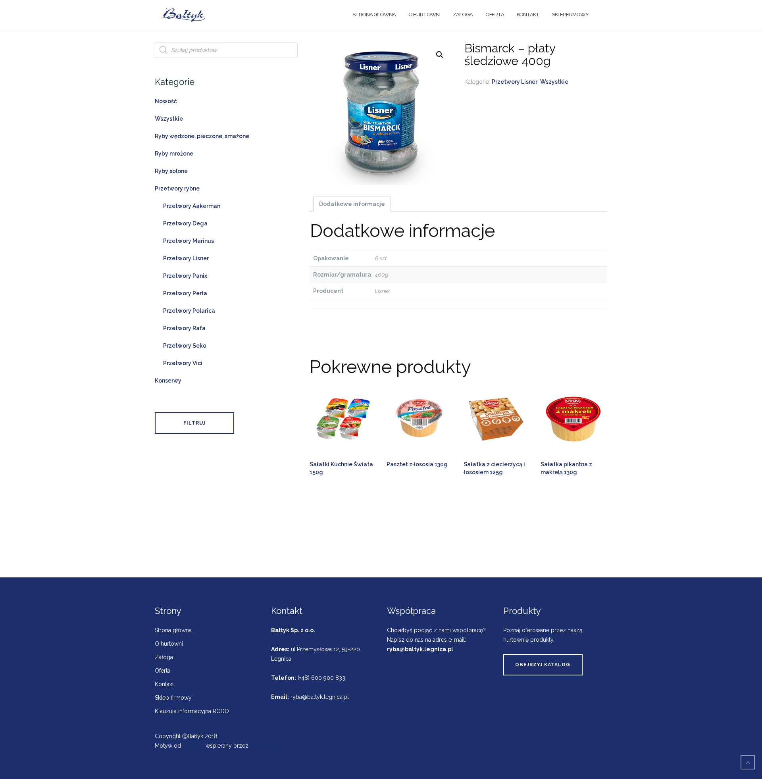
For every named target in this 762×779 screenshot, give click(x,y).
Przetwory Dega (185, 223)
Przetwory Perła (185, 293)
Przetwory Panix (185, 276)
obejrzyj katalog (542, 664)
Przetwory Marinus (188, 241)
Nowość (166, 101)
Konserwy (168, 380)
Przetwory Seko (184, 345)
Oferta (494, 14)
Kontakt (528, 14)
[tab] (352, 204)
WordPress (264, 745)
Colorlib (193, 745)
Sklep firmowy (570, 14)
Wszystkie (554, 82)
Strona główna (374, 14)
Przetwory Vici (182, 363)
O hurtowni (424, 14)
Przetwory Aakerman (191, 206)
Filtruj (194, 423)
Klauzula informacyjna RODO (192, 711)
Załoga (463, 14)
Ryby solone (171, 171)
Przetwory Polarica (189, 311)
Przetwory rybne (177, 188)
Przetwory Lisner (514, 82)
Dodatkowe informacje (352, 204)
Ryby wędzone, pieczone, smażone (202, 136)
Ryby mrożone (174, 153)
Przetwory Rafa (184, 328)
